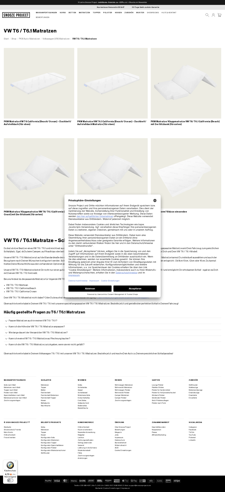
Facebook (192, 430)
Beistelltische (83, 408)
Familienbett (45, 393)
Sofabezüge (193, 387)
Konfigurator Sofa (48, 437)
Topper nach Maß (10, 390)
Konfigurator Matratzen (50, 440)
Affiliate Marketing (159, 435)
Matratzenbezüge (195, 390)
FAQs (80, 453)
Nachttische (45, 406)
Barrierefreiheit (120, 443)
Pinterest (192, 437)
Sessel (80, 390)
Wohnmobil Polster (122, 393)
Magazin (118, 432)
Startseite (7, 427)
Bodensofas (82, 406)
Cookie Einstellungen (123, 450)
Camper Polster (120, 398)
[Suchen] (207, 15)
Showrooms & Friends (12, 430)
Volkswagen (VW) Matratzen (56, 39)
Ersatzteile (193, 395)
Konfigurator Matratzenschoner (53, 450)
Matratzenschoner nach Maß (15, 398)
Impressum (119, 437)
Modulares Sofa (84, 395)
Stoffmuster (193, 385)
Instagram (193, 427)
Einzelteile (193, 398)
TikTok (191, 432)
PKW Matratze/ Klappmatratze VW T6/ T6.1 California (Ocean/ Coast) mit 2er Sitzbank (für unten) (38, 213)
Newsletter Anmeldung (86, 432)
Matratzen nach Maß (12, 387)
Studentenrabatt (84, 450)
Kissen (118, 12)
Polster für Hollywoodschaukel (164, 393)
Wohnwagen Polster (122, 390)
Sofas (63, 12)
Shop (13, 39)
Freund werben (10, 437)
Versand (81, 445)
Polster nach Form (159, 403)
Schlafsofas (82, 387)
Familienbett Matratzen (50, 395)
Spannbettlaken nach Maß (14, 395)
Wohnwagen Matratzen (124, 385)
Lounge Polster (157, 385)
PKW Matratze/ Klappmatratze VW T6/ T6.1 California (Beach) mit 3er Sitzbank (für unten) (185, 123)
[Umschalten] (6, 321)
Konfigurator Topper (48, 443)
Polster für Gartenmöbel (161, 390)
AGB (116, 448)
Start (6, 39)
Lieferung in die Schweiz (87, 448)
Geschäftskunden (159, 427)
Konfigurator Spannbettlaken (52, 445)
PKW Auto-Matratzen (29, 39)
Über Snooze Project (123, 427)
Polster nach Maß (11, 393)
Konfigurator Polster (49, 448)
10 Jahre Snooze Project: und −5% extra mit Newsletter (112, 2)
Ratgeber (81, 435)
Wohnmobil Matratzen (123, 387)
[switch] (10, 480)
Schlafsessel (82, 393)
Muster (140, 12)
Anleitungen (82, 458)
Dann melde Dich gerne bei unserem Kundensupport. (124, 298)
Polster (107, 12)
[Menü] (15, 462)
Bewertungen (42, 17)
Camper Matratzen (122, 395)
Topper (97, 12)
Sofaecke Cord (83, 403)
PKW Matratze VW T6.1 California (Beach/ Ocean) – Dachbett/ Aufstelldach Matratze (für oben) (111, 123)
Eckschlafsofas (84, 398)
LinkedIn (192, 440)
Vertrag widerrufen (85, 443)
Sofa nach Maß (10, 385)
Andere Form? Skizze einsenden (169, 212)
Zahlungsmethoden (85, 440)
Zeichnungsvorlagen (12, 400)
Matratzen (84, 12)
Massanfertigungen (46, 12)
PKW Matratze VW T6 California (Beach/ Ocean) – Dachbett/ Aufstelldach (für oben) (37, 123)
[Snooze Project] (16, 15)
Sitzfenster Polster (159, 398)
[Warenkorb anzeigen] (219, 15)
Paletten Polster (158, 387)
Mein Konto (8, 432)
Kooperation (156, 430)
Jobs (116, 435)
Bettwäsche (45, 403)
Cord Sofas (82, 400)
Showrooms (153, 12)
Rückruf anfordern (85, 430)
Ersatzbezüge (194, 393)
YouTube (192, 435)
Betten (72, 12)
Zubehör (128, 12)
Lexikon (81, 437)
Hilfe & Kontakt (168, 12)
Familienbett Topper (48, 398)
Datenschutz (120, 440)
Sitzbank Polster (158, 395)
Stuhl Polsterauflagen (160, 400)
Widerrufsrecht (120, 445)
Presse (154, 432)
